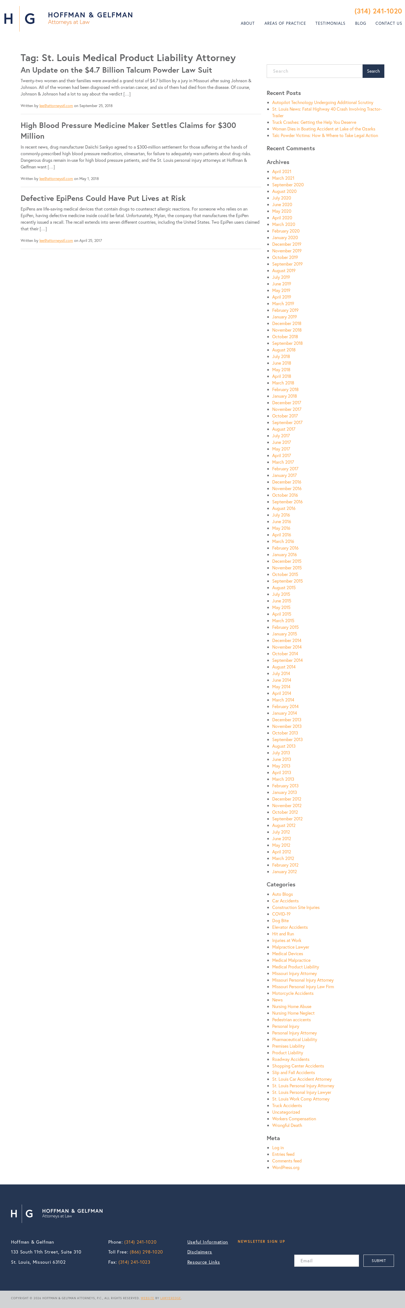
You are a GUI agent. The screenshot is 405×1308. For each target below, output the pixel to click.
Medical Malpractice (291, 960)
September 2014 (287, 660)
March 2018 (283, 383)
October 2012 (285, 812)
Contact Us (389, 23)
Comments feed (287, 1161)
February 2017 (285, 468)
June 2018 (281, 363)
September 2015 (287, 581)
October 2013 (285, 733)
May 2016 (281, 528)
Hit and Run (283, 933)
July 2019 (281, 277)
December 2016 (286, 482)
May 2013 (281, 766)
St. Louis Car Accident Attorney (302, 1079)
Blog (360, 23)
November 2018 (287, 330)
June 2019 (281, 283)
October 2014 (285, 653)
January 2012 (284, 871)
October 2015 (285, 574)
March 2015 (283, 620)
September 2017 (287, 422)
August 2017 (283, 429)
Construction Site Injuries (296, 907)
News (277, 1000)
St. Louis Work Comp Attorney (301, 1099)
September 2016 (287, 501)
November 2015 (287, 567)
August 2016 (284, 508)
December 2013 (286, 719)
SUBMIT (379, 1260)
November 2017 (286, 409)
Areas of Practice (285, 23)
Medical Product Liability (295, 967)
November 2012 (287, 805)
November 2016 (287, 488)
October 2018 (285, 336)
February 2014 (285, 706)
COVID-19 (281, 914)
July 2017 (281, 435)
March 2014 (283, 700)
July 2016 (281, 515)
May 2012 (281, 845)
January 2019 (284, 317)
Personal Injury (285, 1026)
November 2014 (287, 647)
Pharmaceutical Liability (294, 1039)
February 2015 (285, 627)
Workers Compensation (294, 1118)
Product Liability (287, 1052)
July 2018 (281, 356)
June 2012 (281, 838)
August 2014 (284, 667)
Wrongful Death (287, 1125)
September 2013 (287, 739)
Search (373, 71)
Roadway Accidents (290, 1059)
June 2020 (282, 204)
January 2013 (284, 792)
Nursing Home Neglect (293, 1013)
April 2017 (281, 455)
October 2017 (285, 416)
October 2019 (285, 257)
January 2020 (285, 237)
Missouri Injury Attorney (294, 973)
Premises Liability (288, 1046)
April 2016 (281, 534)
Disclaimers (199, 1252)
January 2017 (284, 475)
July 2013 (281, 752)
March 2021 (283, 178)
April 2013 (281, 772)
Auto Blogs (282, 894)
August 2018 (284, 350)
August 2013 (284, 746)
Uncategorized (286, 1112)
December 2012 (286, 799)
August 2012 (284, 825)
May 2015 (281, 607)
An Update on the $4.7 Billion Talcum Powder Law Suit (116, 70)
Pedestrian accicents (291, 1019)
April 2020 (282, 217)
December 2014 (286, 640)
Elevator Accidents (290, 927)
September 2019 (287, 264)
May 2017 (281, 449)
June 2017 (281, 442)
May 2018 (281, 369)
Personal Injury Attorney (294, 1033)
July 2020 (281, 198)
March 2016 (283, 541)
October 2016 (285, 495)
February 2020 (285, 231)
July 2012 (281, 832)
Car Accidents (285, 900)
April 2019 (281, 297)
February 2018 (285, 389)
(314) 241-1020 (378, 10)
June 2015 (281, 601)
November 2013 (287, 726)
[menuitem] (248, 23)
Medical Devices (287, 953)
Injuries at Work (286, 940)
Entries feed (283, 1154)
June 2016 (281, 521)
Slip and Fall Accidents (293, 1072)
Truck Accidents (287, 1105)
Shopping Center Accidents (298, 1066)
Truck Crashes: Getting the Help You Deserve (314, 122)
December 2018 (286, 323)
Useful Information (207, 1242)
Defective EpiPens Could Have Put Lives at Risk (103, 198)
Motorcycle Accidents (293, 993)
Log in (278, 1147)
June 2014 (281, 680)
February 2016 (285, 548)
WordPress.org (285, 1167)
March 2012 (283, 858)
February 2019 (285, 310)
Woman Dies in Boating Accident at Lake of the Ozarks (323, 129)
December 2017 (286, 402)
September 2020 (288, 184)
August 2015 (284, 587)
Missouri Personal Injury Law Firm (303, 986)
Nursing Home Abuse (291, 1006)
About (248, 23)
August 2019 (284, 270)
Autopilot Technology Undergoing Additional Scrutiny (322, 102)
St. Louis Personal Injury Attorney (303, 1085)
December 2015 (286, 561)
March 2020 (283, 224)
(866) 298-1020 (146, 1252)
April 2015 (281, 614)
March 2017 (283, 462)
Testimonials (330, 23)
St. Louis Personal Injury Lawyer (301, 1092)
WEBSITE (147, 1298)
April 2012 (281, 851)
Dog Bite (280, 920)
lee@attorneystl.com (56, 105)
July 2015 (281, 594)
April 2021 (281, 171)
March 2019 (283, 303)
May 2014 (281, 686)
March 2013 (283, 779)
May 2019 (281, 290)
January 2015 (284, 634)
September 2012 (287, 818)
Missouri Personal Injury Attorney (303, 980)
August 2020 (284, 191)
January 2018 (284, 396)
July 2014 (281, 673)
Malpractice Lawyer (290, 947)
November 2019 (287, 250)
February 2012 (285, 865)
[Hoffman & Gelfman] (68, 19)
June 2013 (281, 759)
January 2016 (284, 554)
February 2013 (285, 785)
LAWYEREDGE (170, 1298)
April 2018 (281, 376)
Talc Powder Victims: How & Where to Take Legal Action (325, 135)
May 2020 (281, 211)
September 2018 (287, 343)
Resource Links (203, 1262)
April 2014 (281, 693)
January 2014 (284, 713)
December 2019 (286, 244)
